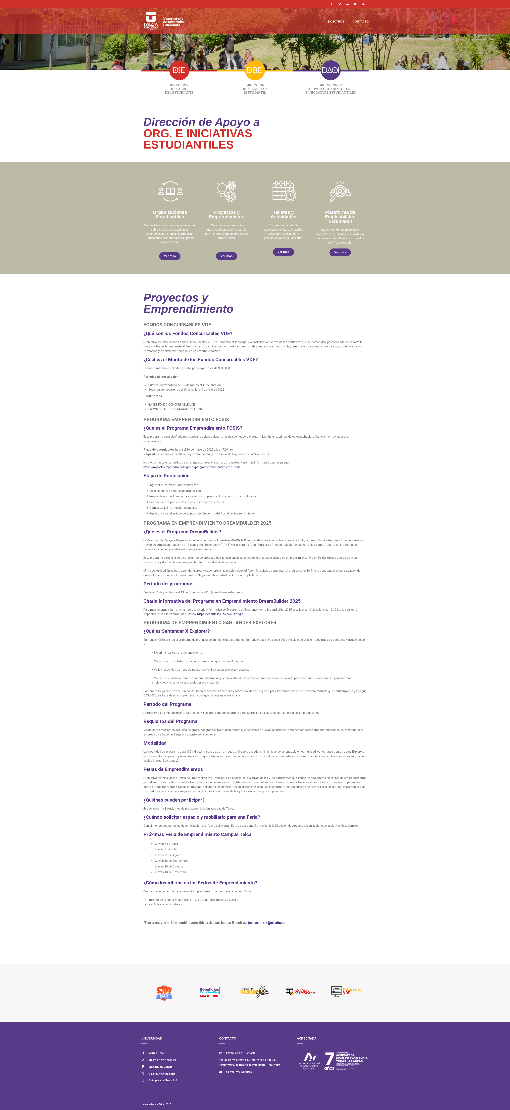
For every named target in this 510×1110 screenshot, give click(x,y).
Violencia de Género (160, 1066)
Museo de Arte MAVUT (162, 1059)
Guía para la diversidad (162, 1080)
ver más (179, 83)
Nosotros (336, 21)
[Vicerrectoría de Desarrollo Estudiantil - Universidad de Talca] (171, 22)
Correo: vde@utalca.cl (239, 1071)
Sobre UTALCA (158, 1052)
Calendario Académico (162, 1073)
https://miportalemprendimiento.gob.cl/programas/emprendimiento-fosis (191, 467)
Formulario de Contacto (240, 1052)
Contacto (361, 21)
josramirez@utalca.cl (267, 922)
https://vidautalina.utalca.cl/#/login (220, 614)
